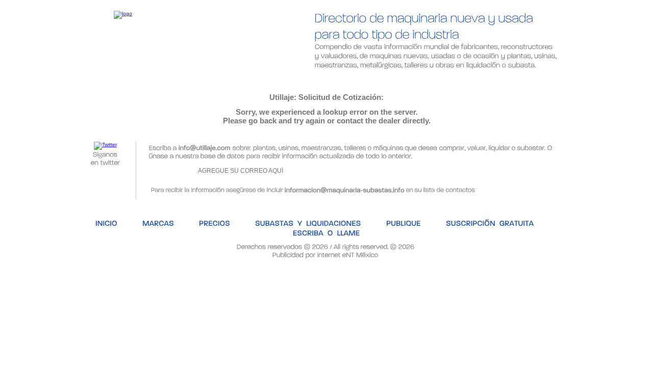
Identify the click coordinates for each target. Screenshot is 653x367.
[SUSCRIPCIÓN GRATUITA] (455, 79)
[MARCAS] (129, 79)
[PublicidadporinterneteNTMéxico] (325, 254)
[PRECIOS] (185, 79)
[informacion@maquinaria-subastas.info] (345, 189)
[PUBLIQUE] (371, 79)
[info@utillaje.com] (205, 146)
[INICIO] (76, 79)
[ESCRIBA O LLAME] (556, 79)
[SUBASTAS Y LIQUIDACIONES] (278, 79)
